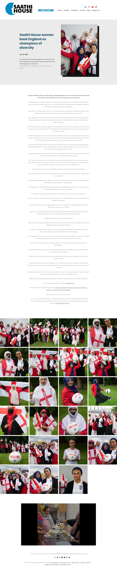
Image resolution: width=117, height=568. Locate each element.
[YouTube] (93, 7)
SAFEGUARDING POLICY (65, 564)
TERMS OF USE (64, 562)
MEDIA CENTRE (75, 562)
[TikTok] (96, 7)
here (56, 287)
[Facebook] (85, 7)
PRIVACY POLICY (55, 562)
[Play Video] (58, 524)
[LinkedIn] (69, 557)
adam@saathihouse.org (62, 303)
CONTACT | (88, 562)
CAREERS (82, 562)
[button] (60, 10)
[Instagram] (89, 7)
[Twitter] (57, 557)
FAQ (69, 562)
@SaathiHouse (69, 283)
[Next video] (93, 524)
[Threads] (62, 557)
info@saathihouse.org (81, 554)
